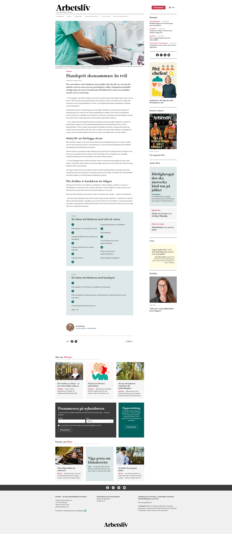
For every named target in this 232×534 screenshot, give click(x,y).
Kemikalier (153, 36)
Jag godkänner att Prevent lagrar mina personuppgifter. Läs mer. (80, 425)
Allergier (69, 71)
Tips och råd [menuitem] (105, 16)
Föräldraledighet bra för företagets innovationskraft (161, 24)
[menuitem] (100, 7)
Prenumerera (158, 8)
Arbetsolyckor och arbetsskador (159, 43)
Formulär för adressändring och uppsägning (69, 511)
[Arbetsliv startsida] (116, 524)
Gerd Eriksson (92, 328)
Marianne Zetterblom (103, 499)
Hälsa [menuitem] (69, 16)
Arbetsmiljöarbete (155, 21)
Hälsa (69, 441)
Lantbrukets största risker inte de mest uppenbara (163, 46)
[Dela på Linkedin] (76, 341)
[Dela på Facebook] (72, 341)
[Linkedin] (165, 55)
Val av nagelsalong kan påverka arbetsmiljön (160, 39)
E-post (60, 418)
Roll (87, 418)
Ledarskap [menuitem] (60, 16)
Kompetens (153, 28)
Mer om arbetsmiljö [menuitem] (121, 16)
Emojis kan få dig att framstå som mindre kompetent (161, 31)
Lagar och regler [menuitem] (91, 16)
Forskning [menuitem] (78, 16)
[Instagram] (161, 55)
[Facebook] (157, 55)
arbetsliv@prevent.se (62, 507)
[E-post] (168, 55)
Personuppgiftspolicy (145, 502)
